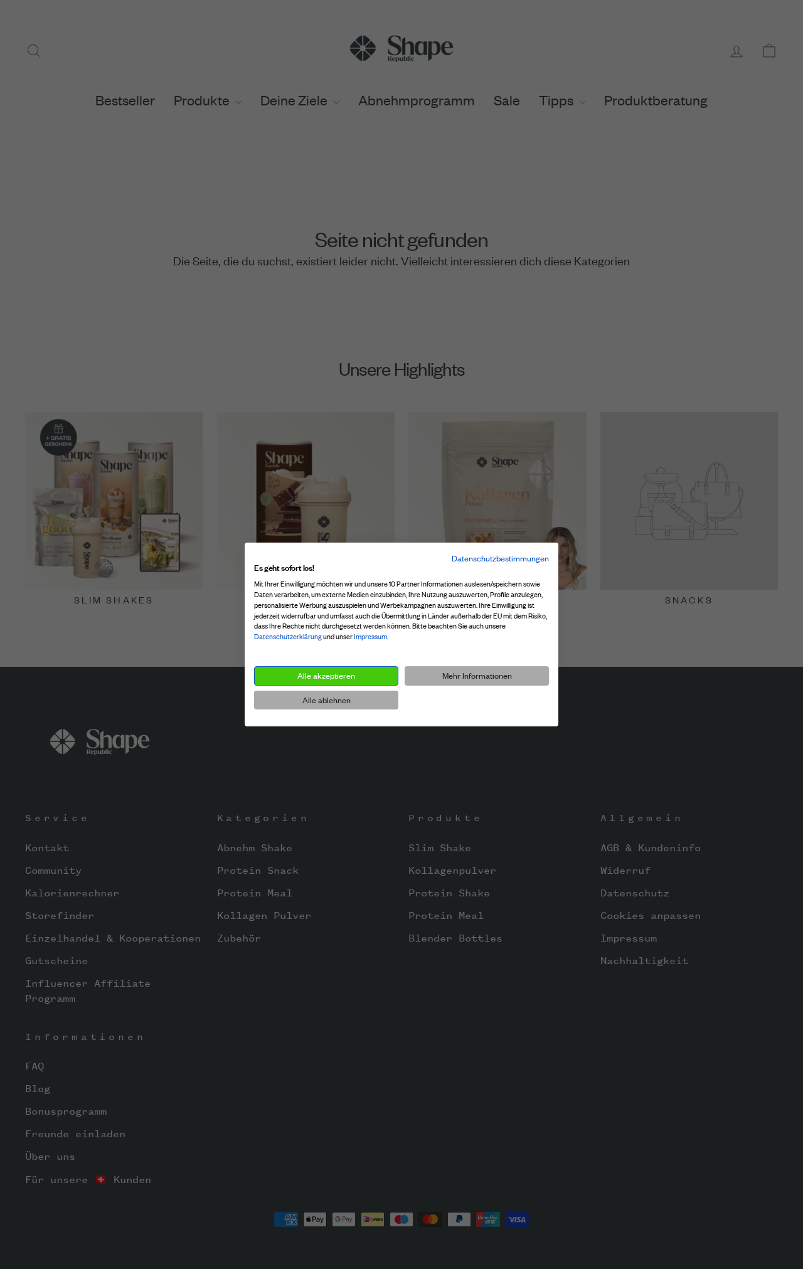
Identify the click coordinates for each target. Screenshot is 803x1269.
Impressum (370, 637)
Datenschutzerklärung (288, 637)
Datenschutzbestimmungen (500, 558)
